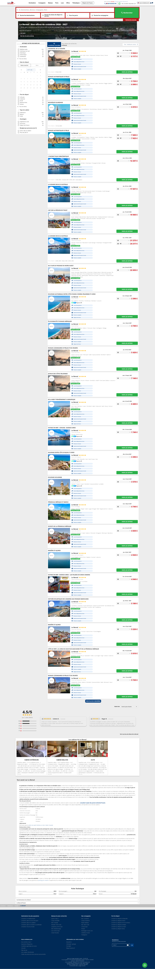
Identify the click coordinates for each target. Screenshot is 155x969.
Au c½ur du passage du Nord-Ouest (60, 266)
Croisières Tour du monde (27, 927)
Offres (68, 3)
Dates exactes (24, 65)
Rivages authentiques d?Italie (58, 77)
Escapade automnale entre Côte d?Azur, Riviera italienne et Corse (72, 294)
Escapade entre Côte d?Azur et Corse (61, 452)
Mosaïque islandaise (55, 102)
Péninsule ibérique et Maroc (58, 502)
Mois (37, 65)
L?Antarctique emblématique (58, 156)
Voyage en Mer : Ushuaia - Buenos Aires (62, 428)
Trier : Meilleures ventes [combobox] (130, 44)
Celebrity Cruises (85, 933)
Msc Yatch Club (85, 924)
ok (132, 945)
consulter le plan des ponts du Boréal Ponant (92, 803)
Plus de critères (23, 58)
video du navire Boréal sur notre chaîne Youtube (41, 825)
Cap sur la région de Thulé (57, 210)
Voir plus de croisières (93, 701)
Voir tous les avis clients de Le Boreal (129, 734)
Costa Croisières (85, 920)
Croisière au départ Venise (118, 929)
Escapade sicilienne (55, 477)
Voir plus (22, 33)
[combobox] (66, 9)
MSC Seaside (54, 922)
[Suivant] (68, 58)
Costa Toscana (55, 933)
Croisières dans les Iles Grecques (29, 920)
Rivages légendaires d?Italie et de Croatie (63, 348)
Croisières (2, 905)
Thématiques (76, 3)
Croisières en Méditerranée (28, 918)
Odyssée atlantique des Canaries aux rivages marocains (68, 599)
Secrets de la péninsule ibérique (59, 526)
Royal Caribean (85, 922)
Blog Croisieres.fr (70, 948)
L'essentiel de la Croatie (56, 49)
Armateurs (10, 905)
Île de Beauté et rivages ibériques (60, 321)
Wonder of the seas (56, 924)
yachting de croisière (43, 880)
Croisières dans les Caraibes (28, 922)
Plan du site (24, 950)
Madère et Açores (54, 550)
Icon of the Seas (55, 931)
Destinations (32, 3)
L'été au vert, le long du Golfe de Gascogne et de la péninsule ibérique (73, 649)
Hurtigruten (84, 935)
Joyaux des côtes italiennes (58, 374)
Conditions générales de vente (29, 946)
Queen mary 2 (55, 918)
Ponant (16, 905)
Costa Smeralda (55, 920)
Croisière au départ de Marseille (119, 918)
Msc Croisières (85, 918)
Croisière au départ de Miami (118, 924)
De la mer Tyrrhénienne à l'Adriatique (61, 399)
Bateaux (50, 3)
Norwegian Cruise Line (87, 931)
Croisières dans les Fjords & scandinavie (31, 924)
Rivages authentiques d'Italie (58, 130)
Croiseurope (84, 927)
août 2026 (29, 70)
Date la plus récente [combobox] (127, 706)
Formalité (68, 946)
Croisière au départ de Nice (118, 920)
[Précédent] (50, 58)
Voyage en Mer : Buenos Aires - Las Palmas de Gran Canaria (69, 575)
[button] (129, 3)
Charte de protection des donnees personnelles (33, 954)
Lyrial (52, 30)
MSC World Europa (56, 929)
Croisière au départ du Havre (118, 927)
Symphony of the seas (56, 927)
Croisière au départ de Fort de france (120, 922)
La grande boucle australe (58, 184)
